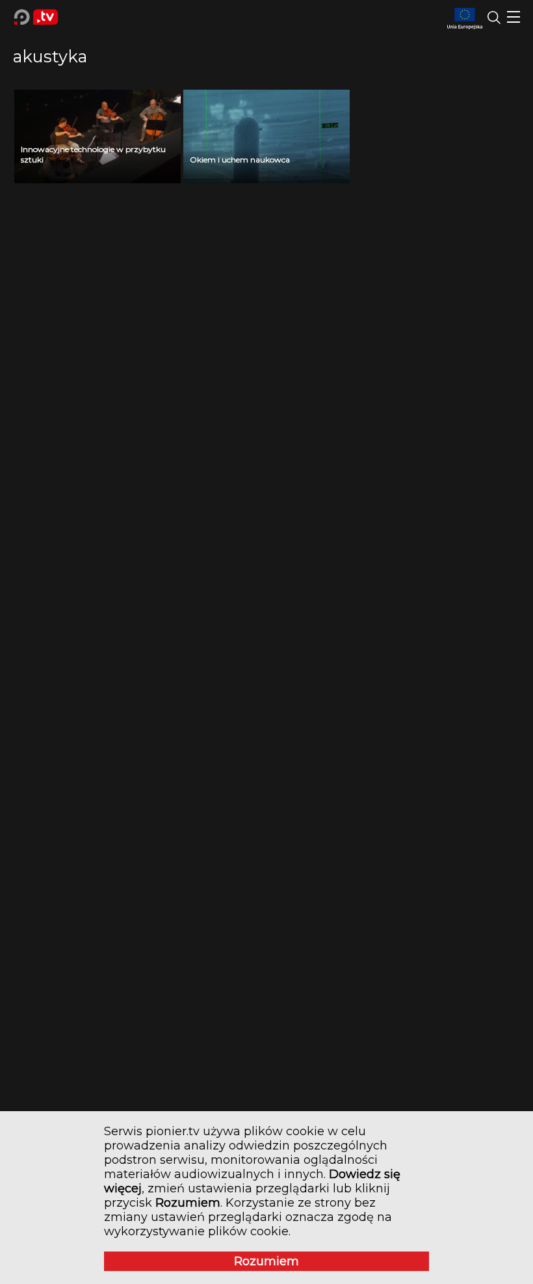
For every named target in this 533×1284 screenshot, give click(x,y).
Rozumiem (266, 1261)
